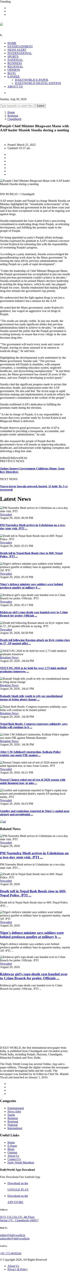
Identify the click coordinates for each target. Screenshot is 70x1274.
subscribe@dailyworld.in (14, 1238)
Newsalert (6, 514)
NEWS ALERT (16, 49)
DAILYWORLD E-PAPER (31, 79)
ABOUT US (15, 86)
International (14, 1128)
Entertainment (15, 1108)
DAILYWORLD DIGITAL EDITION (38, 83)
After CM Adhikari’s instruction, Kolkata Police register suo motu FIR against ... (30, 753)
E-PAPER (13, 76)
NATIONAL (15, 59)
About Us (13, 1155)
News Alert (14, 1111)
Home (11, 112)
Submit (40, 105)
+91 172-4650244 (10, 1253)
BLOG (11, 73)
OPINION (13, 69)
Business (12, 1118)
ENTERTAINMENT (20, 46)
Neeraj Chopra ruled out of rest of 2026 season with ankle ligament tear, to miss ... (32, 781)
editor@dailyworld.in (12, 1235)
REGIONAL (15, 66)
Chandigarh (14, 119)
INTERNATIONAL (19, 53)
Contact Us (14, 1159)
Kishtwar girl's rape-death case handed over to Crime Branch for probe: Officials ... (34, 614)
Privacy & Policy (17, 1269)
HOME (11, 43)
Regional (12, 115)
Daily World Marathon (20, 1162)
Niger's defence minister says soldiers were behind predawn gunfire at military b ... (31, 586)
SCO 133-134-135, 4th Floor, (17, 1217)
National (12, 1124)
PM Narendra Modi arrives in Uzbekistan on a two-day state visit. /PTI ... (34, 855)
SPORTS (12, 56)
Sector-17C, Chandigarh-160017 (19, 1220)
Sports (11, 1114)
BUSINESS (14, 63)
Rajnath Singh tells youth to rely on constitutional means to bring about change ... (31, 697)
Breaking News (9, 657)
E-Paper (12, 1145)
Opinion (12, 1152)
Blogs (10, 1149)
